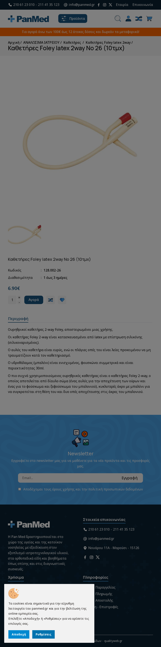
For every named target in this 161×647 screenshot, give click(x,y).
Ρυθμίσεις (43, 634)
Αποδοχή (19, 634)
